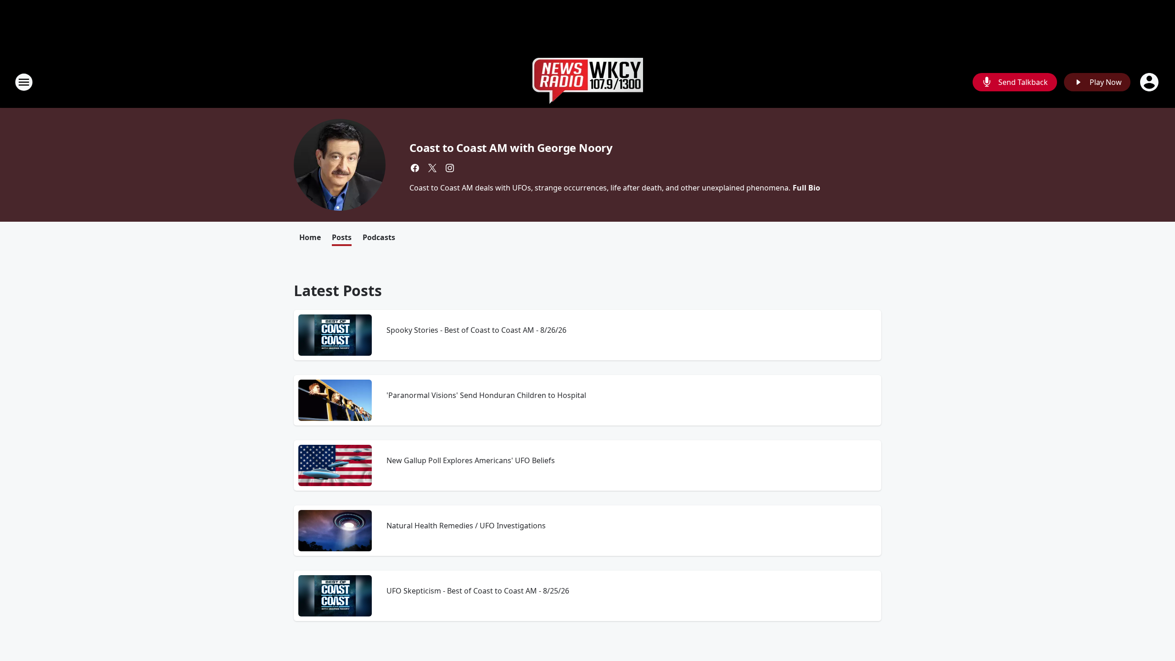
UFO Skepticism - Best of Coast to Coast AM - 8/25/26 (477, 591)
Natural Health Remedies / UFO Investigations (466, 526)
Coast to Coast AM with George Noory (511, 147)
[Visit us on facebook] (414, 168)
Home (310, 237)
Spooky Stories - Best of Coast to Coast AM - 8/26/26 (476, 330)
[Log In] (1150, 82)
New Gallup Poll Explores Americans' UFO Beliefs (470, 460)
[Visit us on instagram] (449, 168)
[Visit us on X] (432, 168)
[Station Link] (587, 82)
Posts (342, 237)
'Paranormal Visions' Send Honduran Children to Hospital (486, 395)
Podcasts (379, 237)
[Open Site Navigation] (24, 82)
